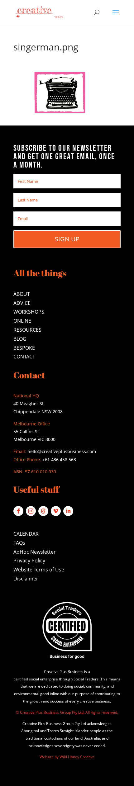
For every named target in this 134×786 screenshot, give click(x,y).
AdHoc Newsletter (34, 551)
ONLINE (22, 320)
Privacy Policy (29, 560)
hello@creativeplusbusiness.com (61, 451)
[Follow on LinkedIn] (68, 511)
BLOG (19, 338)
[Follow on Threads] (43, 511)
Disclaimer (25, 578)
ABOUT (21, 294)
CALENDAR (26, 533)
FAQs (19, 542)
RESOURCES (27, 329)
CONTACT (24, 356)
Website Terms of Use (38, 569)
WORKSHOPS (28, 311)
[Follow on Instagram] (31, 511)
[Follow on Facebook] (18, 511)
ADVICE (22, 303)
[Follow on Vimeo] (56, 511)
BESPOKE (24, 347)
